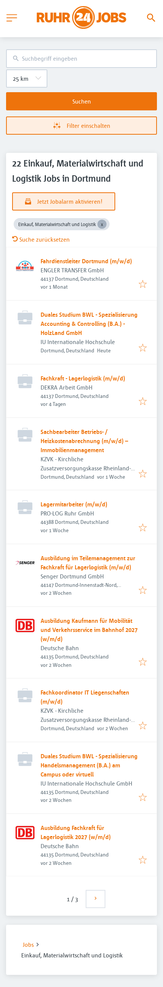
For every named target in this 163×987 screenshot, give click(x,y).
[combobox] (81, 58)
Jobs (28, 944)
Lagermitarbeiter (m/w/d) (74, 504)
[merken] (142, 284)
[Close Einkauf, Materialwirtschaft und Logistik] (102, 224)
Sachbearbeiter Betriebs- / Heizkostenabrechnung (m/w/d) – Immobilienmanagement (84, 441)
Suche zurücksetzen (44, 239)
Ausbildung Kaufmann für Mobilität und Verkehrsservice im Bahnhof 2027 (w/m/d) (89, 630)
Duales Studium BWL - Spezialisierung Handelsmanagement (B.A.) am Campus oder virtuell (89, 765)
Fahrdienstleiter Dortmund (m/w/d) (86, 261)
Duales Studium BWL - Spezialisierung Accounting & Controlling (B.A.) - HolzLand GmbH (89, 323)
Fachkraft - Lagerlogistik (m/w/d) (83, 378)
